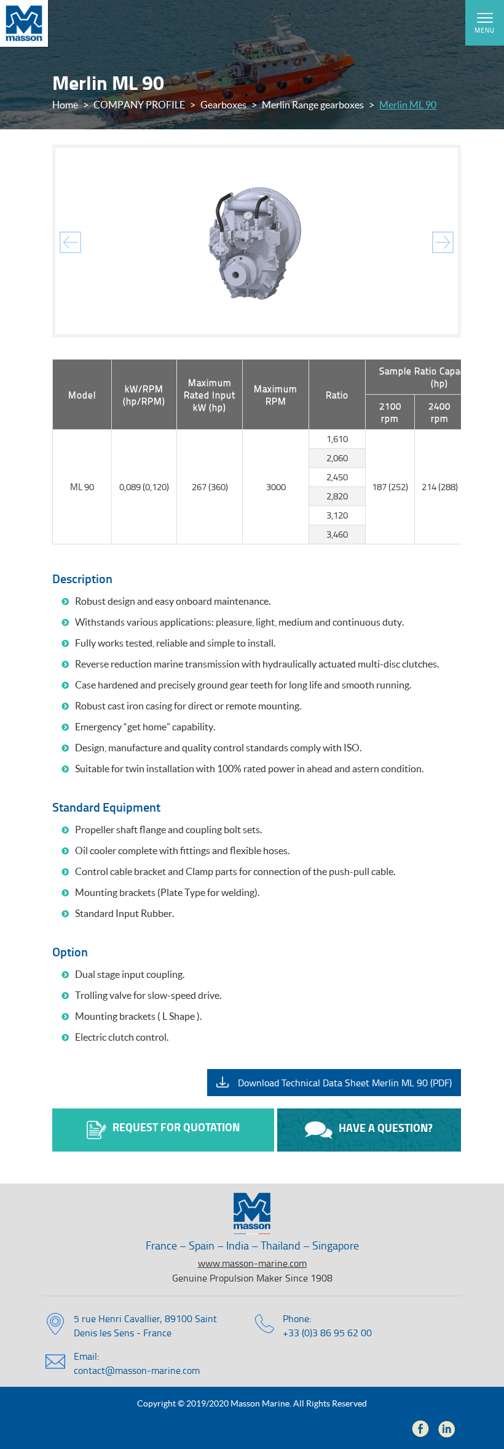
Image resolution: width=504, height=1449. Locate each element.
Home (65, 104)
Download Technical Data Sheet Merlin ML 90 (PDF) (345, 1082)
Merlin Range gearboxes (313, 104)
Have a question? (386, 1128)
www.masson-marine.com (252, 1263)
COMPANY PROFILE (139, 104)
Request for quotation (176, 1127)
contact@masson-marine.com (137, 1370)
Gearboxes (223, 104)
